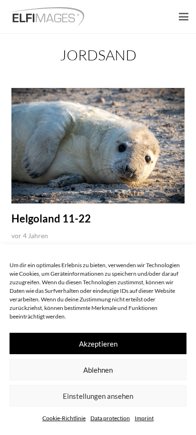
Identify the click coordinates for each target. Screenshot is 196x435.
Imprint (144, 418)
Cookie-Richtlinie (64, 418)
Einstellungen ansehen (98, 396)
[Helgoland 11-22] (98, 145)
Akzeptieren (98, 343)
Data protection (110, 418)
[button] (184, 16)
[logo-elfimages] (46, 16)
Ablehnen (98, 370)
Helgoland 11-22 (51, 218)
